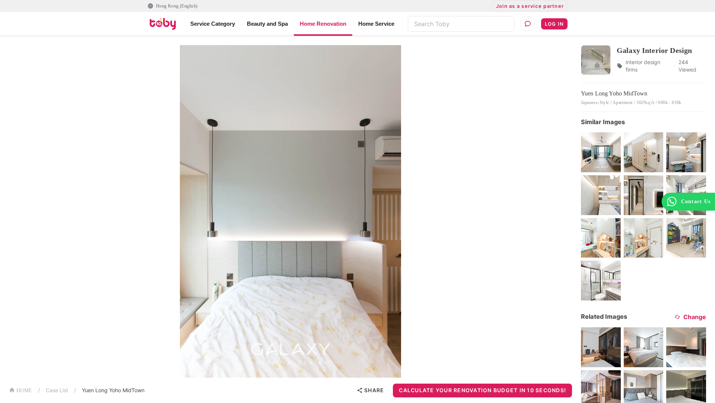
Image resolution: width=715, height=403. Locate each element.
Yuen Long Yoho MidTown (113, 390)
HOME (24, 390)
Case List (57, 390)
